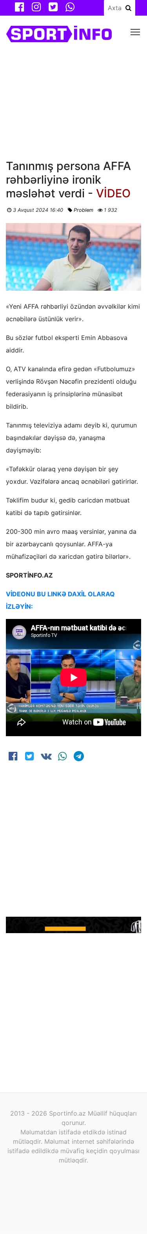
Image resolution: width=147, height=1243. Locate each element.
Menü (135, 31)
